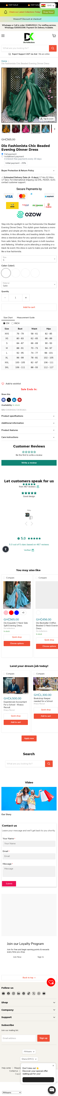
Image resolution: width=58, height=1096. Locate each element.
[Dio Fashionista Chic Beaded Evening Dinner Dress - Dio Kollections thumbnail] (6, 128)
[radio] (6, 323)
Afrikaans (28, 1051)
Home (4, 61)
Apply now (29, 738)
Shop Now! (27, 10)
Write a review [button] (29, 462)
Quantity (5, 292)
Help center (6, 1068)
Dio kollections (9, 628)
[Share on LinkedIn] (14, 400)
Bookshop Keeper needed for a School (43, 700)
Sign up (43, 1038)
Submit (9, 883)
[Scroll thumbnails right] (54, 129)
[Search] (53, 48)
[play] (29, 798)
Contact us (13, 1071)
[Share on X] (9, 400)
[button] (27, 524)
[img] (29, 484)
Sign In (41, 957)
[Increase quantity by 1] (26, 297)
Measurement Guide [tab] (25, 317)
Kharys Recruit (9, 710)
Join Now (17, 957)
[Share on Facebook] (3, 400)
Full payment (10, 154)
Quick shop (17, 637)
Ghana (28, 1059)
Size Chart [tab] (8, 317)
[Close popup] (53, 1065)
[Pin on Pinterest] (19, 400)
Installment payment (14, 156)
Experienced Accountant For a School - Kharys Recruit (15, 705)
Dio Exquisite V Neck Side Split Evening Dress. (16, 624)
